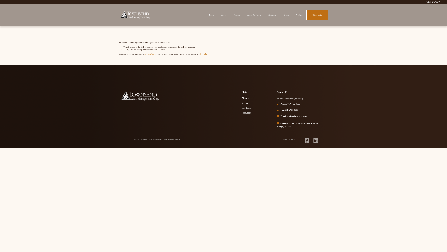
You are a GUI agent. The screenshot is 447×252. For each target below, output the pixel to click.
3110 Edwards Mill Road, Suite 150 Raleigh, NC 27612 (298, 125)
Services (237, 15)
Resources (272, 15)
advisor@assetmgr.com (294, 116)
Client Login (317, 15)
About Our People (254, 15)
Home (211, 15)
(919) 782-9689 (290, 104)
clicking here (150, 54)
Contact (299, 15)
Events (286, 15)
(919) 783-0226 (289, 110)
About (223, 15)
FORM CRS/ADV (433, 2)
